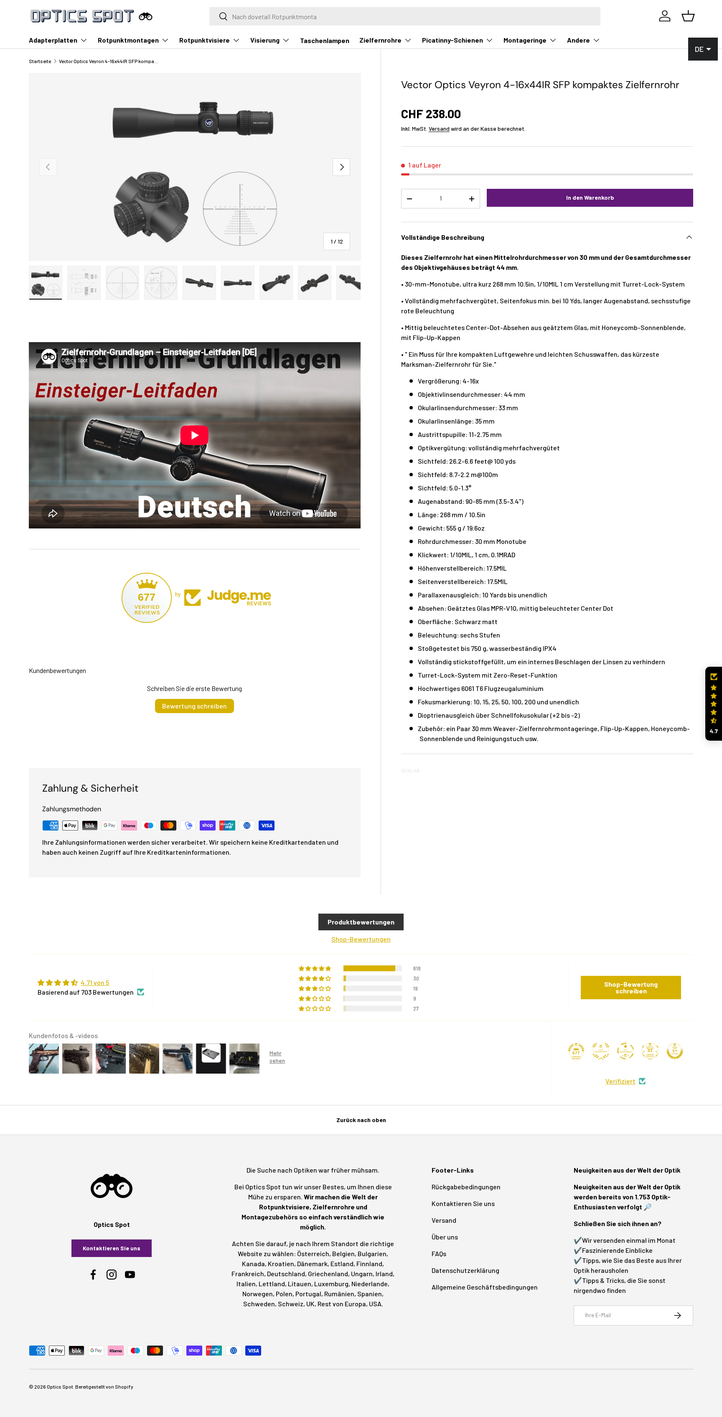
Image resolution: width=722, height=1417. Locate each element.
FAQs (439, 1253)
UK (310, 1304)
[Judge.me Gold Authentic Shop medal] (600, 1051)
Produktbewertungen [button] (361, 922)
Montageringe (525, 40)
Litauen (299, 1283)
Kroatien (281, 1263)
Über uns (445, 1237)
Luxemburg (331, 1283)
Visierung (265, 40)
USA (375, 1304)
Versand (439, 128)
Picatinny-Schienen (452, 40)
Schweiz (290, 1304)
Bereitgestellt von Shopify (104, 1386)
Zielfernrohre (380, 40)
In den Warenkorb (590, 197)
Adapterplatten (53, 40)
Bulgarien (372, 1253)
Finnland (369, 1263)
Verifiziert (620, 1081)
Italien (246, 1283)
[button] (713, 704)
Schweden (259, 1304)
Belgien (343, 1253)
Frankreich (247, 1273)
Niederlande (369, 1283)
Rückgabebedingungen (466, 1187)
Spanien (369, 1294)
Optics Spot (60, 1386)
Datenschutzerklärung (465, 1270)
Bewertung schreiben (194, 706)
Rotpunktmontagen (128, 40)
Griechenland (328, 1273)
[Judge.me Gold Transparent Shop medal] (625, 1051)
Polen (284, 1294)
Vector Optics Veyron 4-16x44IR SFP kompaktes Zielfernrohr (109, 60)
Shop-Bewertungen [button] (361, 939)
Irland (384, 1273)
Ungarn (362, 1273)
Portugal (308, 1294)
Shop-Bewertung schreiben (631, 987)
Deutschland (286, 1273)
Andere (578, 40)
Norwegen (257, 1294)
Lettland (272, 1283)
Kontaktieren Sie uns (111, 1248)
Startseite (40, 60)
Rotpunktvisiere (204, 40)
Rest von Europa (342, 1304)
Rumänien (339, 1294)
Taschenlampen (324, 40)
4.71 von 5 (95, 982)
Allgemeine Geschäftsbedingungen (485, 1287)
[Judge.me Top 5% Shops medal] (674, 1051)
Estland (341, 1263)
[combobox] (405, 16)
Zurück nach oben (361, 1119)
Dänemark (312, 1263)
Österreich (313, 1253)
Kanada (253, 1263)
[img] (91, 982)
